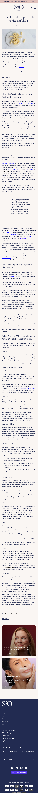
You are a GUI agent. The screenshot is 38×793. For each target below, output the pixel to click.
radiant (21, 67)
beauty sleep (6, 258)
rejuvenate (23, 321)
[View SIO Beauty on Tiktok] (16, 767)
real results (30, 169)
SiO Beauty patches (8, 163)
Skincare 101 (14, 613)
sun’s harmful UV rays (28, 388)
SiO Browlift (9, 232)
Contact (4, 713)
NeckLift (28, 236)
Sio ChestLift (23, 238)
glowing (12, 276)
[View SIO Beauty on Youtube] (26, 767)
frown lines (20, 103)
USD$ (18, 778)
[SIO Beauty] (19, 8)
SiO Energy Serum (8, 567)
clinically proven (13, 169)
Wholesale (5, 721)
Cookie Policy (6, 736)
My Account (6, 741)
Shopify (27, 782)
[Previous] (2, 1)
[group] (19, 1)
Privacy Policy (6, 733)
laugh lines (29, 103)
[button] (30, 8)
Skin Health (8, 613)
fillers (25, 73)
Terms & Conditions (8, 730)
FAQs (3, 716)
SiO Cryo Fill (6, 250)
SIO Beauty (16, 782)
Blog (3, 724)
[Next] (35, 1)
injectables (5, 75)
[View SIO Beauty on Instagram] (12, 767)
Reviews (4, 719)
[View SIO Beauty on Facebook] (21, 767)
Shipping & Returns (8, 738)
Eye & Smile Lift (13, 234)
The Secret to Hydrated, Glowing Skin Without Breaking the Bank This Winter (16, 648)
